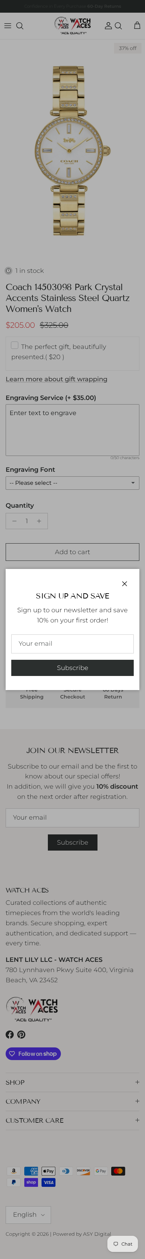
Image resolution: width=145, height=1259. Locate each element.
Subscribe (72, 668)
